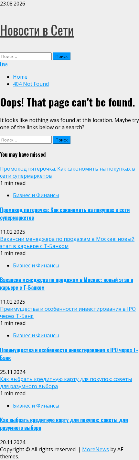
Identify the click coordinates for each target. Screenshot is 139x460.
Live (3, 64)
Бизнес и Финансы (36, 195)
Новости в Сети (37, 29)
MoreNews (95, 449)
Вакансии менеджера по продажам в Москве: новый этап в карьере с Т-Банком (67, 242)
